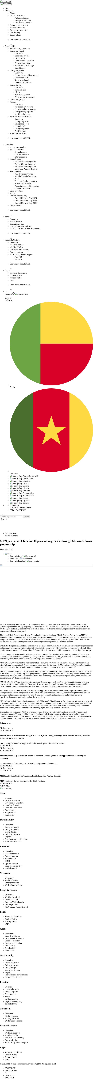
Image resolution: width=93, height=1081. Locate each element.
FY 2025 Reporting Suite (25, 162)
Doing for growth (17, 99)
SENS (12, 193)
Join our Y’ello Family (19, 249)
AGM (17, 179)
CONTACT (14, 505)
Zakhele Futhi (16, 205)
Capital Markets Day (14, 866)
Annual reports (16, 159)
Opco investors (16, 191)
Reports (13, 102)
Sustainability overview (20, 48)
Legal (7, 270)
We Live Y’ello (16, 247)
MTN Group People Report (21, 254)
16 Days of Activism (23, 82)
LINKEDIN (10, 1075)
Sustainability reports (24, 107)
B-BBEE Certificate (18, 133)
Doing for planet (17, 51)
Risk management (22, 95)
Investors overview (18, 147)
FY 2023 (18, 257)
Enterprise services (23, 20)
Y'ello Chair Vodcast (13, 885)
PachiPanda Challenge (24, 65)
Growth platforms (17, 15)
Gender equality (21, 78)
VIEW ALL (5, 786)
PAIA (12, 280)
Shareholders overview (24, 174)
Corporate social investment (27, 75)
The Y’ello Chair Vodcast (20, 226)
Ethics (17, 92)
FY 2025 (18, 259)
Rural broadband (22, 80)
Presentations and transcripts (27, 186)
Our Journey (15, 32)
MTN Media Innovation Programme (25, 229)
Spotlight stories (17, 224)
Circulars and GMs (23, 188)
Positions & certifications (20, 116)
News (7, 216)
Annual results (21, 152)
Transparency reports (24, 112)
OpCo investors (11, 863)
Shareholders (15, 171)
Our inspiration (16, 252)
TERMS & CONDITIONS (20, 508)
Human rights (20, 90)
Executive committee (19, 30)
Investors (9, 145)
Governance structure (19, 25)
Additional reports (22, 114)
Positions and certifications (16, 839)
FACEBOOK (10, 1068)
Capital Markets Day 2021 (26, 198)
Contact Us (9, 815)
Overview (19, 53)
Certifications (20, 131)
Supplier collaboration (24, 61)
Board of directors (17, 27)
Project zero (20, 58)
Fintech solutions (22, 18)
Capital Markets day (18, 196)
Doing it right (15, 85)
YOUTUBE (9, 1078)
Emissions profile (22, 56)
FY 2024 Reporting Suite (25, 164)
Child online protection (25, 97)
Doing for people (17, 70)
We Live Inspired (17, 245)
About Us (9, 10)
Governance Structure (14, 803)
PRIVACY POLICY (18, 510)
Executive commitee (13, 808)
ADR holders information (25, 176)
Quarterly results (22, 154)
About (12, 13)
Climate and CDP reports (25, 109)
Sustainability (11, 46)
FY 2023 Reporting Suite (25, 166)
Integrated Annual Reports (26, 169)
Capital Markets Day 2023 (26, 200)
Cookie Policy (16, 275)
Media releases (16, 221)
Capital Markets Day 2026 (26, 203)
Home (7, 8)
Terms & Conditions (18, 273)
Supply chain (15, 35)
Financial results (17, 149)
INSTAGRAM (11, 1070)
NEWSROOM (11, 533)
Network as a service (23, 23)
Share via (16, 556)
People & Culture (12, 240)
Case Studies (20, 68)
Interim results (21, 157)
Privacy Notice (16, 278)
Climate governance (23, 63)
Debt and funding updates (26, 181)
